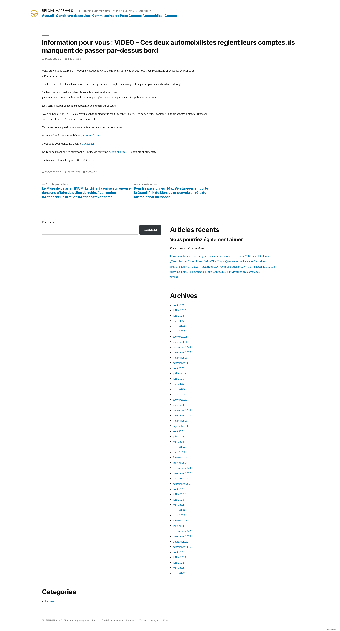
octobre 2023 (180, 478)
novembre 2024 (182, 415)
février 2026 (180, 336)
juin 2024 (178, 436)
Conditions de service (73, 16)
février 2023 (180, 520)
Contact (171, 16)
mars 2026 (179, 331)
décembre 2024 (182, 410)
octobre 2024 (180, 421)
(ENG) (174, 277)
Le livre (92, 160)
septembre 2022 (182, 547)
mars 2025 (179, 394)
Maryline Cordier (53, 59)
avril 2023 (179, 510)
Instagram (155, 620)
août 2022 (178, 552)
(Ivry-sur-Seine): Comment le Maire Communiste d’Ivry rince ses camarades (215, 272)
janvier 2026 (180, 342)
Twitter (142, 620)
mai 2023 (178, 505)
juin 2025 (178, 379)
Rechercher (48, 222)
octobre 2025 (180, 358)
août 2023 (178, 489)
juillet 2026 (179, 310)
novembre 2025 (182, 352)
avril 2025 (179, 389)
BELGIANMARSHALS (57, 11)
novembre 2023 (182, 473)
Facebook (131, 620)
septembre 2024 (182, 426)
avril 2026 (179, 326)
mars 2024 (179, 452)
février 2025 (180, 400)
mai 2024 (178, 442)
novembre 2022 (182, 536)
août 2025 (178, 368)
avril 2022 (179, 573)
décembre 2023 (182, 468)
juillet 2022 (179, 557)
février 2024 (180, 457)
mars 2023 (179, 515)
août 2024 (178, 431)
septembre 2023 (182, 484)
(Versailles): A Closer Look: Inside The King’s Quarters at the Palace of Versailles (218, 261)
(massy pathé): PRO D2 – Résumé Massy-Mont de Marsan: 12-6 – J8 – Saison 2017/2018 (222, 267)
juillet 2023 (179, 494)
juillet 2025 (179, 373)
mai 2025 (178, 384)
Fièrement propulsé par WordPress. (81, 620)
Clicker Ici (88, 143)
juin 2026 (178, 315)
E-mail (166, 620)
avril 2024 (179, 447)
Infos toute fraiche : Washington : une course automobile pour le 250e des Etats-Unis (219, 256)
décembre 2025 (182, 347)
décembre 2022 (182, 531)
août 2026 (178, 305)
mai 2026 (178, 321)
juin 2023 (178, 499)
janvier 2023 (180, 526)
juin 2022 (178, 563)
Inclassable (91, 171)
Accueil (48, 16)
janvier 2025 (180, 405)
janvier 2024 (180, 463)
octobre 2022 (180, 542)
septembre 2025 (182, 363)
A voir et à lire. (91, 135)
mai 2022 (178, 568)
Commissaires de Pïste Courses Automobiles (127, 16)
